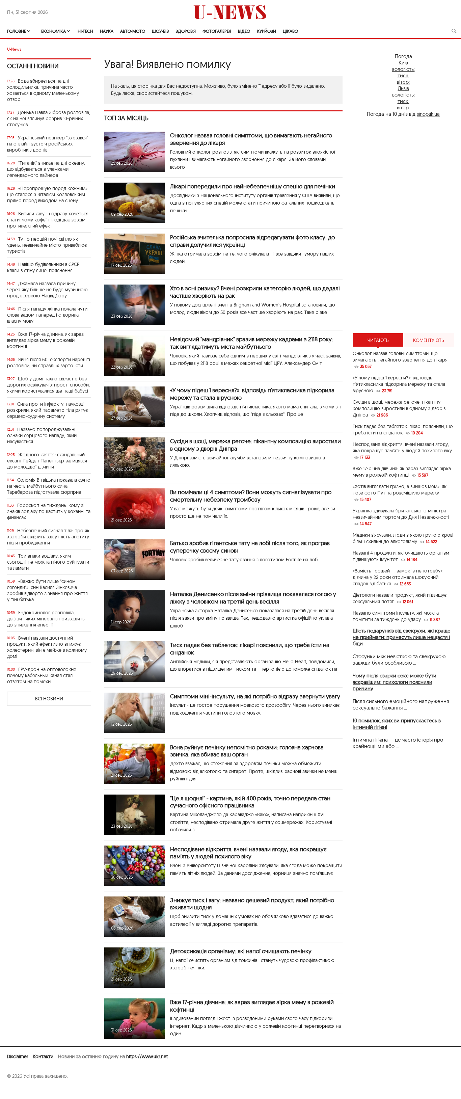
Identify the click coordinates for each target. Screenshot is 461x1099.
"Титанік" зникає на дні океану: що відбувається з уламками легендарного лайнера (46, 169)
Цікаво (290, 31)
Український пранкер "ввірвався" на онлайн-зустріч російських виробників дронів (47, 144)
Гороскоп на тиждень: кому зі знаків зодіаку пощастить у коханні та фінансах (48, 511)
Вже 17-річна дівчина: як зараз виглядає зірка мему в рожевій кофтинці (45, 340)
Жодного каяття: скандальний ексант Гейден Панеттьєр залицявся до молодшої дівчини (47, 461)
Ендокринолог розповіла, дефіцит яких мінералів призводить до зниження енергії (46, 619)
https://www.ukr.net (147, 1056)
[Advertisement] (403, 225)
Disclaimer (17, 1056)
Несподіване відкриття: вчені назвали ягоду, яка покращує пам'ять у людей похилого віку (248, 853)
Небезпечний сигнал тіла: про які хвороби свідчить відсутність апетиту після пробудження (48, 537)
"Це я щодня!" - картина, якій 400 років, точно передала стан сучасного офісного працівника (250, 802)
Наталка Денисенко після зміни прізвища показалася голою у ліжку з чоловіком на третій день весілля (253, 597)
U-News (14, 49)
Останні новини (33, 66)
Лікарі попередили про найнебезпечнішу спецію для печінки (252, 186)
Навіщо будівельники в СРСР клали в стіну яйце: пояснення (43, 267)
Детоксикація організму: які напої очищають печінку (240, 951)
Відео (244, 31)
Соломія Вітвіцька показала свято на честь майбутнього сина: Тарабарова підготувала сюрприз (48, 486)
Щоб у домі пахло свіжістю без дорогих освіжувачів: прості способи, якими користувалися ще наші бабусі (48, 385)
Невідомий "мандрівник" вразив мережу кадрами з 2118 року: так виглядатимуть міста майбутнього (251, 343)
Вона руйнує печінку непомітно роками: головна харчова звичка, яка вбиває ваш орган (247, 751)
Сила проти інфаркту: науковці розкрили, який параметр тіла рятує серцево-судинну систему (47, 410)
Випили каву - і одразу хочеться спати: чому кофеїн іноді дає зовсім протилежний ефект (47, 220)
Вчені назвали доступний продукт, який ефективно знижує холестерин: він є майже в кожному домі (47, 647)
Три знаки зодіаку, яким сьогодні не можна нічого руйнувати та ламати (48, 562)
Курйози (266, 31)
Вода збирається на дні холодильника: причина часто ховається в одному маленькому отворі (43, 90)
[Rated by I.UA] (22, 1089)
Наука (106, 31)
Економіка (53, 31)
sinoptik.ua (428, 114)
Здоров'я (185, 31)
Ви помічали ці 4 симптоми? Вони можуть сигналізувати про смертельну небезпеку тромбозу (250, 495)
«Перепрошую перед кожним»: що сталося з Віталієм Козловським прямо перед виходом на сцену (47, 194)
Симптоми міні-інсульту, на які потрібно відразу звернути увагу (255, 696)
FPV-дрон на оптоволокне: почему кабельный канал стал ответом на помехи (42, 675)
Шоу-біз (160, 31)
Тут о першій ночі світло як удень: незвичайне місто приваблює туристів (47, 245)
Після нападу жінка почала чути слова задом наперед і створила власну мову (47, 315)
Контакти (43, 1056)
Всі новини (49, 699)
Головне (16, 31)
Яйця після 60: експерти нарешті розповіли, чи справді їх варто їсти (48, 362)
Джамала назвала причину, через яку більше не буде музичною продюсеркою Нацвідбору (47, 289)
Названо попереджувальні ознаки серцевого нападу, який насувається (42, 435)
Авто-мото (132, 31)
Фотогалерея (216, 31)
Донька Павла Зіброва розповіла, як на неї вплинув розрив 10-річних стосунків (48, 118)
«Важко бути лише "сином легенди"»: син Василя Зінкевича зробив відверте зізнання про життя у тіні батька (47, 590)
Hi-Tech (85, 31)
